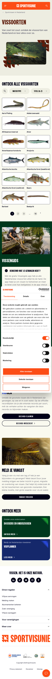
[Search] (46, 5)
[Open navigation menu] (5, 5)
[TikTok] (19, 580)
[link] (26, 416)
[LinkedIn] (13, 580)
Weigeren (26, 387)
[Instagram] (32, 580)
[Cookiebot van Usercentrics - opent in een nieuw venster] (38, 289)
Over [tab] (43, 296)
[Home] (26, 5)
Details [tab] (26, 296)
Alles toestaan (26, 371)
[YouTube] (26, 580)
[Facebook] (38, 580)
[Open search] (5, 91)
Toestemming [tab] (9, 296)
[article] (26, 526)
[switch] (45, 345)
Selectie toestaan (26, 379)
